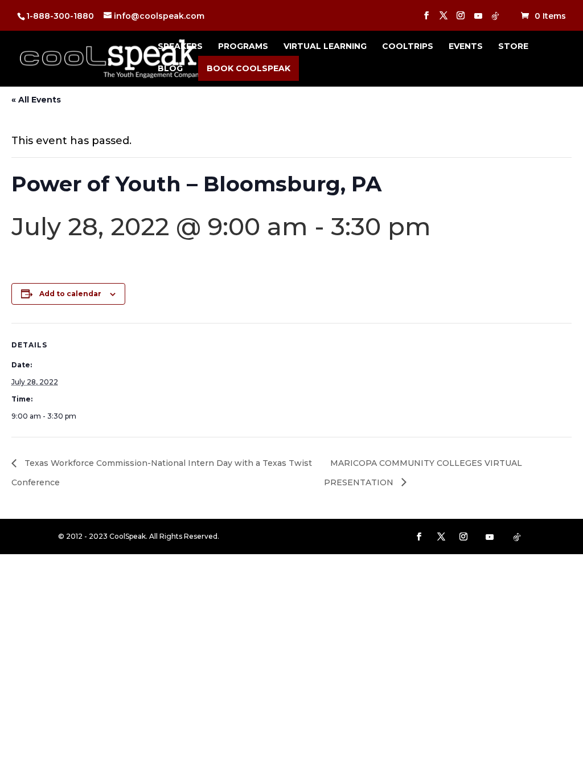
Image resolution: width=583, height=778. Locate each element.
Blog (170, 68)
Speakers (180, 46)
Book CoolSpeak (248, 68)
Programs (243, 46)
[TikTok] (495, 19)
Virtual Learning (325, 46)
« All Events (36, 100)
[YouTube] (478, 19)
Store (513, 46)
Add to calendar (70, 293)
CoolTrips (407, 46)
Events (466, 46)
